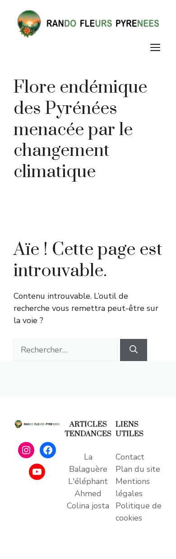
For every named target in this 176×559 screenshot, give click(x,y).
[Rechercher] (133, 350)
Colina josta (88, 505)
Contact (130, 456)
